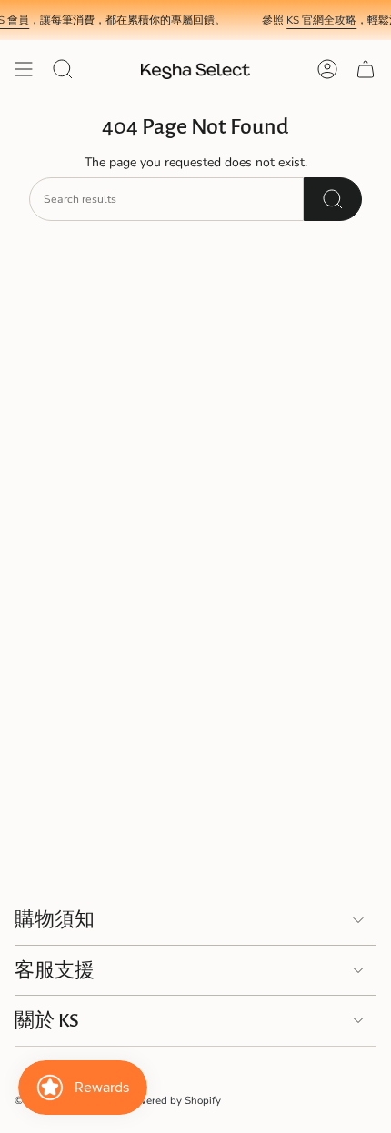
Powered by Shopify (173, 1100)
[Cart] (365, 69)
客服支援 (55, 970)
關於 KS (47, 1020)
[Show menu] (23, 69)
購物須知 (55, 919)
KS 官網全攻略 (318, 20)
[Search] (333, 199)
